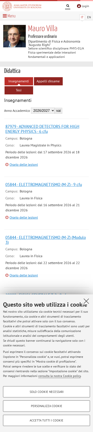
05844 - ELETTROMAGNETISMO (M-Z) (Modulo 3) (45, 240)
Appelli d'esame (48, 81)
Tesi (18, 90)
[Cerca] (67, 6)
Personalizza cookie (46, 406)
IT (82, 17)
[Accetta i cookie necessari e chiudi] (86, 301)
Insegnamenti (18, 81)
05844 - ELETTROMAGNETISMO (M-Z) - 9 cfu (43, 184)
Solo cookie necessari (47, 392)
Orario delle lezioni (24, 164)
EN (89, 17)
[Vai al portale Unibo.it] (22, 6)
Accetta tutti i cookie (46, 420)
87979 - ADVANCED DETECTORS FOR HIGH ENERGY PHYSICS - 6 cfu (42, 129)
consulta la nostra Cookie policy (59, 376)
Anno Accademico (17, 110)
